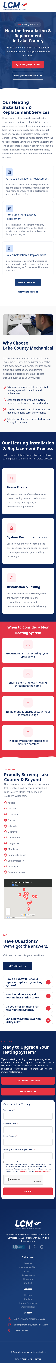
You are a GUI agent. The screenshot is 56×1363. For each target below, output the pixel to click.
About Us (28, 1271)
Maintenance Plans (28, 1267)
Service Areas (28, 1275)
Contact (28, 1283)
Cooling (28, 1299)
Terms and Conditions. (42, 1171)
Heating (28, 1295)
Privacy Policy (23, 1171)
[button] (50, 6)
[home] (15, 6)
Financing (28, 1279)
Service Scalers (39, 1352)
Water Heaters (28, 1306)
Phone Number (10, 1123)
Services (28, 1263)
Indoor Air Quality (28, 1303)
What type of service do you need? (19, 1149)
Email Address (10, 1136)
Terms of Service (34, 1359)
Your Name (9, 1110)
